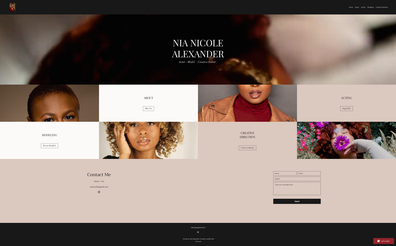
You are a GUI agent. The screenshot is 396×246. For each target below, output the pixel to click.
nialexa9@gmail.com (99, 187)
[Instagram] (99, 192)
